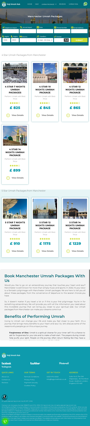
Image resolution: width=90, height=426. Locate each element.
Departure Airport (11, 28)
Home (29, 4)
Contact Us (6, 380)
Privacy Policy (29, 380)
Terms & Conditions (31, 377)
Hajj (37, 4)
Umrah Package (48, 4)
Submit (79, 40)
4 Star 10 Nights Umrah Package (44, 89)
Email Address (78, 27)
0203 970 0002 (52, 377)
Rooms (24, 36)
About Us (5, 377)
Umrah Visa (73, 4)
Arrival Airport (27, 27)
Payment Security (31, 383)
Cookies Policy (29, 385)
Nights (6, 36)
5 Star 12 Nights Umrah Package (44, 225)
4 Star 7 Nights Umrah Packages (15, 89)
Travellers (42, 36)
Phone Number (61, 27)
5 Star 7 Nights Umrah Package (15, 225)
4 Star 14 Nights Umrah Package (14, 152)
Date (41, 27)
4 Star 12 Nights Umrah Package (75, 89)
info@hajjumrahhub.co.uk (56, 379)
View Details (18, 115)
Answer (59, 37)
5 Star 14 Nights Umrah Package (75, 225)
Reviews (62, 4)
